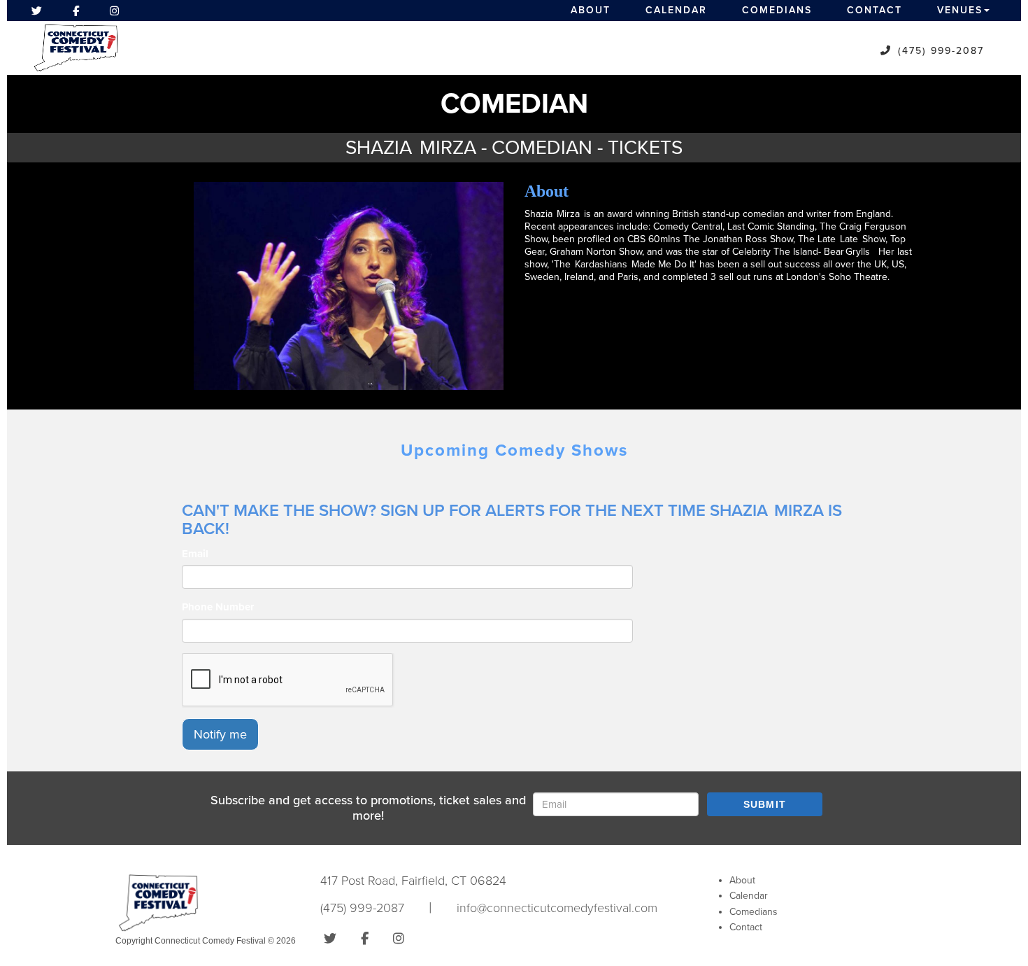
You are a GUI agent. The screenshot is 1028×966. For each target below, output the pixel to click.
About (591, 10)
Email (195, 553)
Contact (874, 10)
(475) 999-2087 (941, 51)
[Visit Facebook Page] (76, 10)
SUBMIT (765, 804)
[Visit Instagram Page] (114, 10)
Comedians (777, 10)
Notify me (220, 734)
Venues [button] (960, 10)
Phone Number (218, 607)
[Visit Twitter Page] (36, 10)
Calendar (676, 10)
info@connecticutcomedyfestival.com (557, 908)
